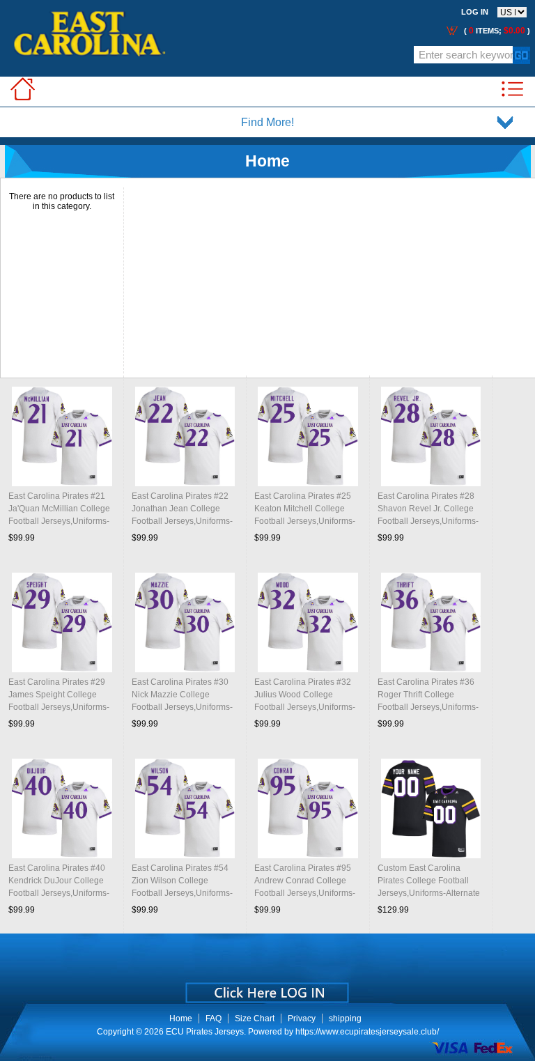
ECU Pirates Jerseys (205, 1032)
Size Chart (254, 1018)
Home (180, 1018)
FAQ (214, 1018)
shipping (345, 1018)
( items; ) (496, 30)
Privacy (302, 1018)
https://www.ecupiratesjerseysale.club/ (367, 1032)
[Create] (266, 988)
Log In (474, 12)
